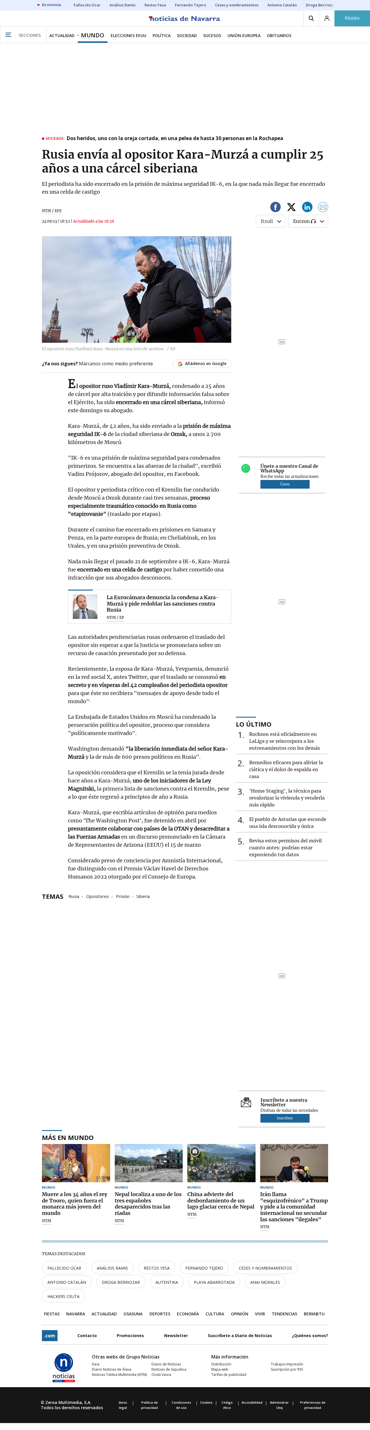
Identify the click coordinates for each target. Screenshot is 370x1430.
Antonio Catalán (66, 1282)
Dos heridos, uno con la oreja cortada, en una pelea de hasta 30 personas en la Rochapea (174, 139)
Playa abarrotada (214, 1282)
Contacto (87, 1335)
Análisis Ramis (112, 1268)
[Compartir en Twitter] (291, 207)
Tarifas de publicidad (228, 1374)
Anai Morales (265, 1282)
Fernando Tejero (204, 1268)
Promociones (130, 1335)
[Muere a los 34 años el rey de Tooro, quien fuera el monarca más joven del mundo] (76, 1163)
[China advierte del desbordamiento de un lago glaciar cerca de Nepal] (221, 1163)
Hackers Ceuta (63, 1296)
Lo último (253, 724)
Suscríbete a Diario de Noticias (240, 1335)
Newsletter (176, 1335)
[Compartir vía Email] (323, 207)
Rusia (74, 896)
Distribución (221, 1364)
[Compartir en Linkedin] (307, 207)
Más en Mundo (68, 1137)
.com (49, 1335)
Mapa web (219, 1369)
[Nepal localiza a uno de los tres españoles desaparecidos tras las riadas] (149, 1163)
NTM (46, 1221)
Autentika (167, 1282)
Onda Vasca (161, 1374)
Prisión (123, 896)
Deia (95, 1364)
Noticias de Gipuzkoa (168, 1369)
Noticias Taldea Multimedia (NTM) (119, 1374)
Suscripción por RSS (287, 1369)
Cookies (206, 1402)
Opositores (97, 896)
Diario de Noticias (166, 1364)
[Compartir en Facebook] (275, 207)
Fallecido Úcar (64, 1268)
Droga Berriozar (121, 1282)
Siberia (143, 896)
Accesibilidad (252, 1402)
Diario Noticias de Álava (111, 1369)
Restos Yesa (157, 1268)
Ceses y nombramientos (265, 1268)
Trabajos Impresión (287, 1364)
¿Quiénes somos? (310, 1335)
